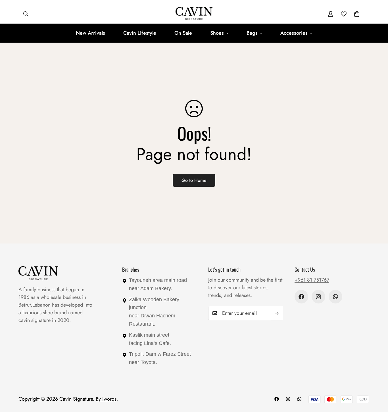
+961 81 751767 (312, 280)
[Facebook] (301, 296)
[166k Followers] (318, 296)
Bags (252, 33)
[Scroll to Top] (376, 381)
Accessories (294, 33)
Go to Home (194, 180)
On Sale (183, 33)
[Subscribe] (277, 313)
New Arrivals (90, 33)
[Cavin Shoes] (194, 14)
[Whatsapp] (335, 296)
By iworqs (106, 399)
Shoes (217, 33)
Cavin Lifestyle (139, 33)
